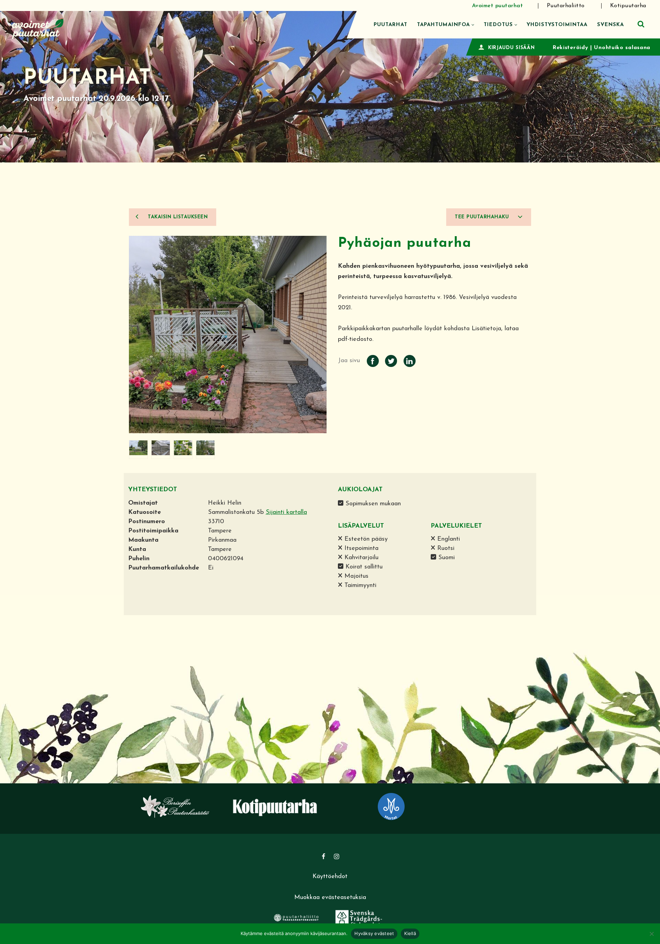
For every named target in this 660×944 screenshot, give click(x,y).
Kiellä (410, 933)
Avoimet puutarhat (497, 6)
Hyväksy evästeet (374, 933)
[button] (473, 25)
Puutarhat (390, 24)
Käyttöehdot (330, 877)
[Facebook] (323, 856)
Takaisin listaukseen (177, 217)
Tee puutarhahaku (483, 217)
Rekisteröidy (570, 47)
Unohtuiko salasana (622, 47)
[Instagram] (336, 856)
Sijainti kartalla (286, 512)
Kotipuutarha (628, 6)
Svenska (610, 24)
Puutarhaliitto (566, 6)
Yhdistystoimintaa (557, 24)
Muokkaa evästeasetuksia (330, 898)
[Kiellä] (651, 933)
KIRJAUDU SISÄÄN (511, 47)
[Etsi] (641, 23)
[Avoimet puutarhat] (37, 28)
